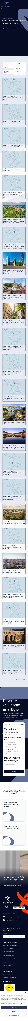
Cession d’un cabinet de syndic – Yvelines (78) (12, 169)
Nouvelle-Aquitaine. (6, 72)
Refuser (14, 1011)
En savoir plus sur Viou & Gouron (13, 885)
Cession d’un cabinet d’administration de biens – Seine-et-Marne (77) (14, 398)
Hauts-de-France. (6, 66)
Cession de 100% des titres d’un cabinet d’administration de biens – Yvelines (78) (13, 373)
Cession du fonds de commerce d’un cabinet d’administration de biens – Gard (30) (13, 646)
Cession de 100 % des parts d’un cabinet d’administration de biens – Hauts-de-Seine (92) (13, 672)
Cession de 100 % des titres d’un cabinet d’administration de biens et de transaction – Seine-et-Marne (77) (13, 246)
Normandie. (19, 68)
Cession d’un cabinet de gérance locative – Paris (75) (12, 122)
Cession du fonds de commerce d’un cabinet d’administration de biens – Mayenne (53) (13, 621)
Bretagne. (18, 63)
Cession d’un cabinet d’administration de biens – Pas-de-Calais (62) (13, 97)
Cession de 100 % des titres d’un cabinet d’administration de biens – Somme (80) (13, 297)
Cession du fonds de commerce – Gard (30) (14, 422)
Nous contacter (19, 908)
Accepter (14, 1007)
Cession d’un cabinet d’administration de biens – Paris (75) (14, 522)
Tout (5, 63)
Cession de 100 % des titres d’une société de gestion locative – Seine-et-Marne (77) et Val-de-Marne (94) (14, 221)
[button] (26, 993)
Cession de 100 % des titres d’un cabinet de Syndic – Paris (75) (12, 571)
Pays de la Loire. (20, 74)
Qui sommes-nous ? (8, 974)
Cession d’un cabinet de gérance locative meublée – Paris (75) (12, 146)
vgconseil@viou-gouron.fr (13, 917)
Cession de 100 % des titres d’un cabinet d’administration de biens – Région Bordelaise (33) (13, 447)
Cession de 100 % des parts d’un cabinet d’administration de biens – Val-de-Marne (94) (13, 498)
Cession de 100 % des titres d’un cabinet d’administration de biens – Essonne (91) (13, 347)
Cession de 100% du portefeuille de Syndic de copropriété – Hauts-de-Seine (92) (13, 271)
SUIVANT (14, 771)
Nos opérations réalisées (9, 977)
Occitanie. (18, 71)
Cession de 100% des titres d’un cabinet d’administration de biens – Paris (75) (13, 322)
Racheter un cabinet (8, 948)
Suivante (22, 679)
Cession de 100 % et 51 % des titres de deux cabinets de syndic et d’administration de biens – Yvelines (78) (13, 195)
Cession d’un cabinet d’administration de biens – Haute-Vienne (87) (13, 472)
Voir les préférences (14, 1015)
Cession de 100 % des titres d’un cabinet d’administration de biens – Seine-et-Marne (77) (13, 596)
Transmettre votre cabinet (9, 945)
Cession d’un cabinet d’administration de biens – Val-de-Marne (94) (13, 547)
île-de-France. (19, 66)
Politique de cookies (9, 1018)
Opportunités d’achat (8, 951)
